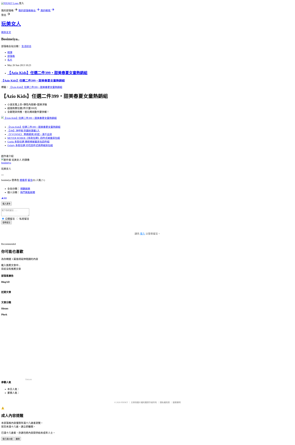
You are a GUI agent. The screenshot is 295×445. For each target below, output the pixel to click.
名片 (9, 60)
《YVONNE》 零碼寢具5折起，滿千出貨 (29, 134)
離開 (18, 439)
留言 (30, 180)
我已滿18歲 (7, 439)
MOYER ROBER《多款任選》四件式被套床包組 (33, 138)
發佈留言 (6, 222)
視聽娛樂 (25, 188)
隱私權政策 (165, 402)
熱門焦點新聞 (27, 192)
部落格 (11, 56)
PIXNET (124, 402)
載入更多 (6, 204)
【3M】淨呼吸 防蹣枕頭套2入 (23, 130)
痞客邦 (23, 180)
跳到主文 (6, 32)
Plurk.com (28, 379)
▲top (4, 197)
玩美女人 (11, 24)
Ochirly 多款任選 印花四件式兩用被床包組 (30, 145)
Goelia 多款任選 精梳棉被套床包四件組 (28, 141)
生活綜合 (26, 46)
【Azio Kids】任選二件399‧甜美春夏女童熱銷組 (47, 73)
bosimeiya (6, 162)
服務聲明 (177, 402)
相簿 (9, 52)
